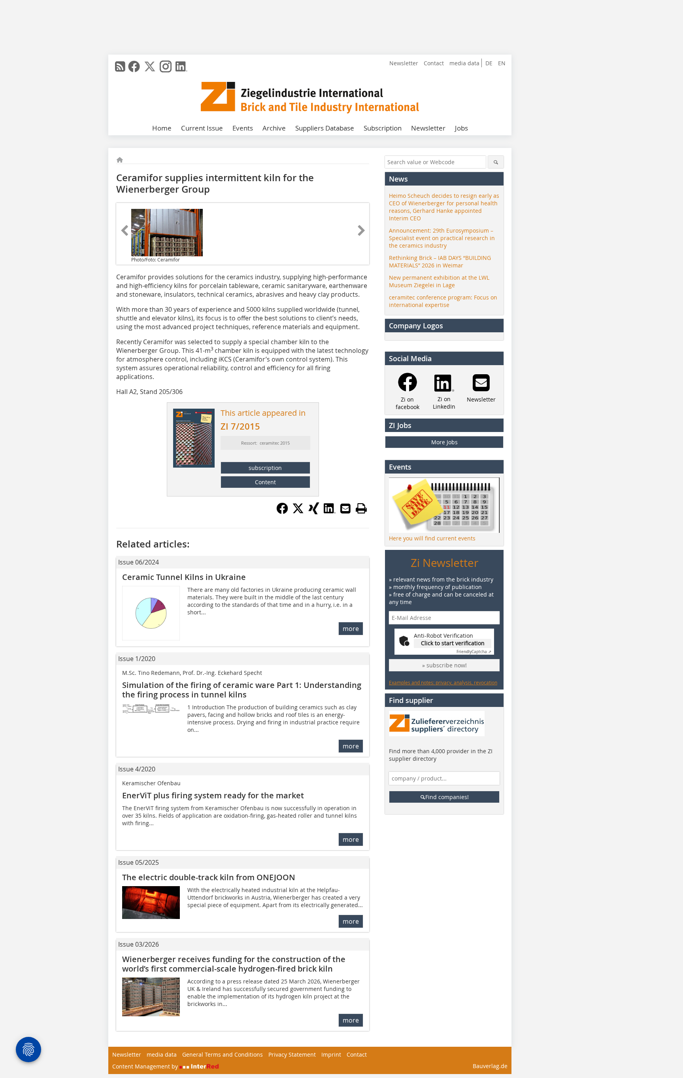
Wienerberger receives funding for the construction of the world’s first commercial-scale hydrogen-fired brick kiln (233, 964)
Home (162, 128)
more (351, 628)
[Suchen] (496, 162)
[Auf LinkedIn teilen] (330, 512)
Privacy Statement (292, 1054)
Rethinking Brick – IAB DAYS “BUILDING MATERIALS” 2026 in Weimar (440, 261)
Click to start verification (453, 643)
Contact (434, 63)
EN (502, 63)
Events (242, 128)
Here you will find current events (432, 538)
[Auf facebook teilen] (282, 512)
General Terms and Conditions (222, 1054)
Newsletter (403, 63)
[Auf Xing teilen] (314, 512)
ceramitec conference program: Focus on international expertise (443, 301)
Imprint (331, 1054)
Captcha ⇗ (474, 651)
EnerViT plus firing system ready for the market (213, 795)
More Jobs (444, 442)
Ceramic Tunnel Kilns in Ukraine (184, 577)
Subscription (383, 128)
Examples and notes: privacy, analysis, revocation (443, 682)
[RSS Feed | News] (120, 66)
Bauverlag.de (490, 1066)
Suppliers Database (324, 128)
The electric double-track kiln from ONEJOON (208, 877)
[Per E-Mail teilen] (345, 508)
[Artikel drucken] (361, 508)
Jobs (461, 128)
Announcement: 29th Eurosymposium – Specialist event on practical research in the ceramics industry (442, 238)
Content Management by (145, 1066)
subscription (265, 468)
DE (488, 63)
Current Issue (202, 128)
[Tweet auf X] (298, 512)
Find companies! (447, 797)
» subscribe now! (444, 665)
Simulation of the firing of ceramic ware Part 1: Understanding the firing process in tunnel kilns (241, 690)
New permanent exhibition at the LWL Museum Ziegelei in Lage (439, 281)
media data (464, 63)
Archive (274, 128)
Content (265, 482)
